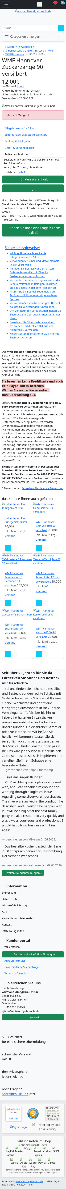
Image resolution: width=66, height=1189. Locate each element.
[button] (58, 4)
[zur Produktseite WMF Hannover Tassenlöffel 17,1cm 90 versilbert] (48, 559)
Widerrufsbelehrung (14, 905)
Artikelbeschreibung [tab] (17, 154)
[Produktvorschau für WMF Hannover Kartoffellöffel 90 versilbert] (34, 622)
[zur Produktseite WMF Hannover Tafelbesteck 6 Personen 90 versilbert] (17, 559)
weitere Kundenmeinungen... (24, 873)
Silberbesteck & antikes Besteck (24, 50)
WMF (50, 50)
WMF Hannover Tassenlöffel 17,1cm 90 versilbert (47, 577)
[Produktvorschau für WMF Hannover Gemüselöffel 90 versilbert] (34, 515)
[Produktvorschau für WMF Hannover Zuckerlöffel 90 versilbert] (3, 618)
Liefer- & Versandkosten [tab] (19, 148)
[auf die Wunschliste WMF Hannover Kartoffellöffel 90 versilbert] (62, 611)
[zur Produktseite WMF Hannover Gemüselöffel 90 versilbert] (48, 508)
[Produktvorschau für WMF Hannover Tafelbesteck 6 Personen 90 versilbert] (3, 567)
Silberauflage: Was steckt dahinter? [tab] (26, 134)
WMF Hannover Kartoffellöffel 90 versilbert (46, 633)
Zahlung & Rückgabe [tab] (17, 141)
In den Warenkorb (34, 179)
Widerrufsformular (16, 973)
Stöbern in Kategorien (20, 47)
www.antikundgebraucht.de (29, 1181)
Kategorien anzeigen (24, 36)
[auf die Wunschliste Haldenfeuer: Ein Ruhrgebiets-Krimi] (31, 504)
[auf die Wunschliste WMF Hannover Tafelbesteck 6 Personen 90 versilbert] (31, 556)
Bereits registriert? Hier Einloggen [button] (34, 954)
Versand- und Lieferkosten (18, 918)
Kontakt (7, 924)
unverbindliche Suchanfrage (21, 967)
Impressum (9, 892)
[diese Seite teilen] (39, 4)
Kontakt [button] (34, 1017)
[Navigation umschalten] (6, 4)
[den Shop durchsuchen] (61, 28)
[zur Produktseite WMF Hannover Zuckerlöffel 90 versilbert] (17, 612)
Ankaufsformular (14, 960)
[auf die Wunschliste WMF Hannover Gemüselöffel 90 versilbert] (62, 504)
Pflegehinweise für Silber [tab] (20, 128)
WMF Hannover (14, 54)
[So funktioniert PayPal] (18, 1127)
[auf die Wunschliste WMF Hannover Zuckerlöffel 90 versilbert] (31, 611)
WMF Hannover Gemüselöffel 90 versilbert (45, 526)
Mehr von (15, 172)
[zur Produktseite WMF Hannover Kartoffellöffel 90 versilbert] (48, 614)
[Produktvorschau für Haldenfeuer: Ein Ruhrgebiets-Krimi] (3, 512)
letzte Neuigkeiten (13, 931)
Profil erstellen (11, 947)
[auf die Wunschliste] (33, 188)
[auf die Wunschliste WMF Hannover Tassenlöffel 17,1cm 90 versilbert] (62, 556)
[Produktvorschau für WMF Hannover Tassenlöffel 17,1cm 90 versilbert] (34, 567)
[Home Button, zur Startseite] (24, 4)
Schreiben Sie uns (15, 1094)
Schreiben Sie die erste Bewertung (42, 488)
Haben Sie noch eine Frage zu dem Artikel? (34, 230)
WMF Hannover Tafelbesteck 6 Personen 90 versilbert (14, 579)
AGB (4, 912)
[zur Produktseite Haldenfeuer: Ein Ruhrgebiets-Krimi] (17, 506)
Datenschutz (9, 899)
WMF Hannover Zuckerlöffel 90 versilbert (14, 629)
